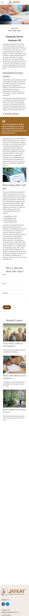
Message (5, 293)
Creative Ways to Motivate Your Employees (13, 344)
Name (4, 274)
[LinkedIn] (7, 604)
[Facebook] (3, 604)
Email (4, 283)
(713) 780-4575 (6, 615)
